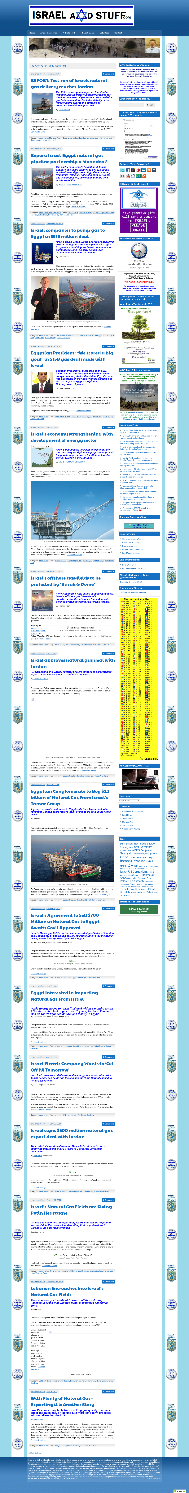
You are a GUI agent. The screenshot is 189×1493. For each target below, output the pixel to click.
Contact (118, 33)
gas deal (87, 335)
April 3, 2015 (51, 654)
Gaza (124, 857)
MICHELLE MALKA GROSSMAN (72, 462)
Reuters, (62, 184)
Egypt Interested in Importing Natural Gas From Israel (64, 995)
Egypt (151, 853)
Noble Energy (35, 140)
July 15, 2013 (51, 1392)
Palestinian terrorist (134, 887)
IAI (63, 645)
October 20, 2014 (53, 909)
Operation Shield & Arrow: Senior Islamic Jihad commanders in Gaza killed (138, 487)
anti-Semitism (143, 847)
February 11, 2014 (53, 1200)
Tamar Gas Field (48, 140)
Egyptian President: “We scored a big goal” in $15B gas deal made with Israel (72, 358)
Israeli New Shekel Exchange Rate (140, 526)
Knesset (129, 875)
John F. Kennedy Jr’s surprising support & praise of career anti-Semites (138, 476)
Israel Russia (71, 1271)
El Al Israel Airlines (129, 546)
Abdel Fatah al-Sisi (62, 417)
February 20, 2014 (53, 1124)
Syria (132, 889)
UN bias (133, 892)
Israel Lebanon (63, 1381)
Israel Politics (140, 869)
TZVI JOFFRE (64, 110)
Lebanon (137, 875)
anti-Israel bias (136, 844)
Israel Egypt (100, 213)
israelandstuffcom (38, 74)
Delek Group (73, 213)
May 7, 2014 (51, 986)
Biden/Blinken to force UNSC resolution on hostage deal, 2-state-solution (138, 437)
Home (32, 33)
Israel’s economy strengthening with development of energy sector (72, 437)
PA (78, 1115)
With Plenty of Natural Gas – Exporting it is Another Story (62, 1401)
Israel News (43, 138)
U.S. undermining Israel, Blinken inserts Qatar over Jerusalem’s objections (137, 448)
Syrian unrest (142, 889)
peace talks (124, 889)
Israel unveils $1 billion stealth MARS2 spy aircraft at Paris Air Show (138, 470)
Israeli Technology (72, 645)
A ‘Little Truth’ (69, 33)
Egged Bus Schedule (130, 542)
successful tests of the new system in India (38, 630)
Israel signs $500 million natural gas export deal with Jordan (72, 1133)
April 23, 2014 (51, 1057)
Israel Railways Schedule (132, 549)
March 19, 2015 (52, 785)
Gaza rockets (135, 857)
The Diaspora (54, 1271)
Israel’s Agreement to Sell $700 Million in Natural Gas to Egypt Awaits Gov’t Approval (65, 921)
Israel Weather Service (131, 553)
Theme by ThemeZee (154, 1478)
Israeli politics (66, 1445)
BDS (137, 850)
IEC (64, 1115)
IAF (147, 861)
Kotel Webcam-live (129, 565)
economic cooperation (74, 335)
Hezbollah (138, 861)
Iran (136, 865)
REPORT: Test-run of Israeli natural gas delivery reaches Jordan (69, 83)
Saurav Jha (38, 1419)
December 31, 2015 (54, 571)
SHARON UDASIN (40, 679)
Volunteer (104, 33)
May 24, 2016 (51, 427)
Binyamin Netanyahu (140, 854)
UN (128, 892)
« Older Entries (35, 1453)
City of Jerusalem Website (132, 539)
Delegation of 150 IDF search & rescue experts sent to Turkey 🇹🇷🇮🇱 (137, 509)
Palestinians (136, 884)
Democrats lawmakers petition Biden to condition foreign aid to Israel (137, 498)
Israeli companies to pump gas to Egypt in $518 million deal (68, 233)
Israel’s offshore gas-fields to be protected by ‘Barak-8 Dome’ (66, 581)
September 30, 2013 (54, 1282)
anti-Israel (124, 844)
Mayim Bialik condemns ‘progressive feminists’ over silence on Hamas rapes (136, 459)
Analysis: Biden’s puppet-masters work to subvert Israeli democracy (138, 504)
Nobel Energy (99, 1046)
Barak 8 (58, 645)
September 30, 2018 (54, 224)
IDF (129, 865)
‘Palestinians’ (88, 33)
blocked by (139, 910)
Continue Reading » (38, 132)
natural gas (107, 138)
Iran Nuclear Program (146, 866)
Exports (71, 138)
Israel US (126, 871)
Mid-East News (55, 138)
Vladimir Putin (41, 1273)
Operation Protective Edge (139, 878)
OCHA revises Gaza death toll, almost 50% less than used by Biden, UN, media (139, 442)
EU (155, 854)
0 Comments (108, 74)
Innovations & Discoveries (132, 811)
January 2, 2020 (52, 74)
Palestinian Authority (132, 881)
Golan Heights (148, 857)
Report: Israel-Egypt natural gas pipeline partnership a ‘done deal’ (69, 158)
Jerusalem (140, 871)
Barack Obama (127, 850)
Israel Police (130, 869)
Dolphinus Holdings (86, 213)
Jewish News (127, 818)
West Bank (141, 892)
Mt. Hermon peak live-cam (132, 568)
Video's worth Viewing (131, 829)
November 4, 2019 (53, 149)
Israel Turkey (149, 869)
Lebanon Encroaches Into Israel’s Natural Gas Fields (67, 1291)
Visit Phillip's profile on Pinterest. (133, 593)
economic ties (60, 561)
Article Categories (48, 33)
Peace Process (147, 887)
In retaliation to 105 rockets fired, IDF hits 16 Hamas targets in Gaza (138, 492)
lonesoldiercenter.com (138, 413)
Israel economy (61, 1191)
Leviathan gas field (94, 138)
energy (57, 1445)
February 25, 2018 (53, 346)
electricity (58, 1115)
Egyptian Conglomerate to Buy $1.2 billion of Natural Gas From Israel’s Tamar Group (70, 797)
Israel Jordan (80, 138)
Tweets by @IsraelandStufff (131, 582)
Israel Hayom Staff (74, 184)
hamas (125, 861)
